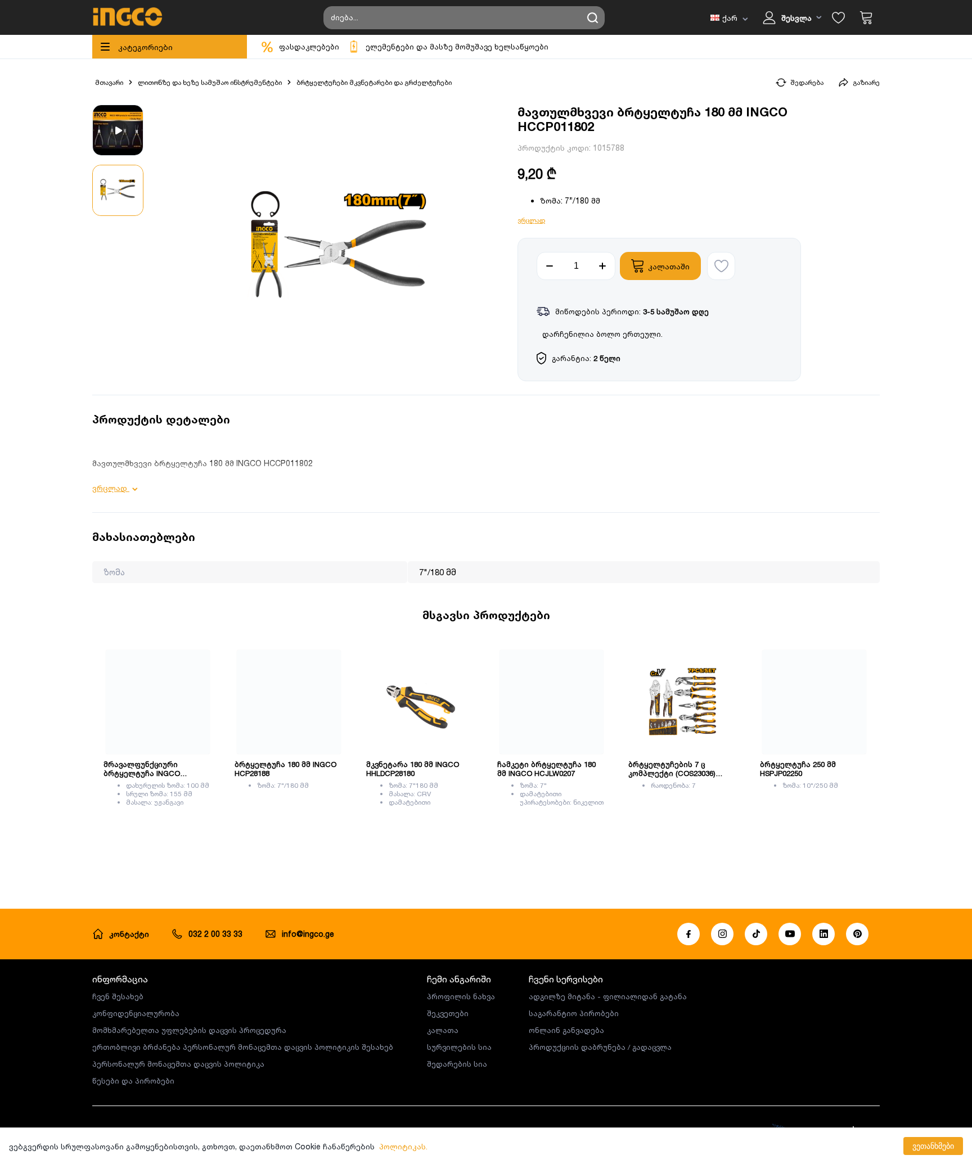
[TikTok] (756, 934)
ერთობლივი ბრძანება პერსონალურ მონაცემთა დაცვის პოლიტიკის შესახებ (242, 1047)
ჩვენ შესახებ (117, 996)
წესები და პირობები (133, 1080)
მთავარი (109, 82)
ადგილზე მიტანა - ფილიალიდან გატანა (608, 996)
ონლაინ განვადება (566, 1030)
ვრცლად (531, 220)
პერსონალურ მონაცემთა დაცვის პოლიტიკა (178, 1063)
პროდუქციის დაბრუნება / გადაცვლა (600, 1047)
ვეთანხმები (933, 1146)
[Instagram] (722, 934)
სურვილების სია (459, 1047)
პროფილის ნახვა (461, 996)
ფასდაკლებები (309, 46)
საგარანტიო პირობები (574, 1013)
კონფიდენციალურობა (135, 1013)
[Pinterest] (857, 934)
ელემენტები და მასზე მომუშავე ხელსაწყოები (457, 46)
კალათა (442, 1030)
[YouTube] (789, 934)
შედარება (807, 82)
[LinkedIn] (823, 934)
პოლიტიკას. (403, 1146)
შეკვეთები (448, 1013)
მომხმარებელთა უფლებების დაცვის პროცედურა (189, 1030)
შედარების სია (457, 1063)
